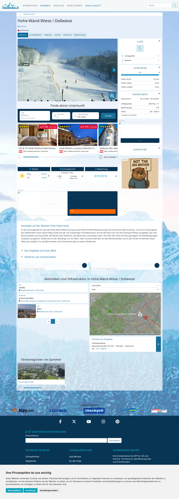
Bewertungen (80, 35)
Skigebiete (45, 5)
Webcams (48, 35)
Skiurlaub (59, 5)
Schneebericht (36, 35)
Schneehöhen (30, 5)
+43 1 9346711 (101, 349)
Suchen (108, 115)
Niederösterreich (29, 14)
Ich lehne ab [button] (31, 490)
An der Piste (75, 460)
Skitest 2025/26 (92, 5)
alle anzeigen (110, 157)
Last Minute (75, 456)
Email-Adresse (31, 435)
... (18, 14)
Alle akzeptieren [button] (14, 490)
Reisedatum (25, 115)
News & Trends (74, 5)
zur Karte (22, 26)
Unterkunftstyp (83, 114)
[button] (100, 157)
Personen (60, 114)
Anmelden (115, 440)
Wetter (58, 35)
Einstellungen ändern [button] (49, 490)
